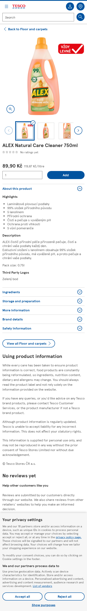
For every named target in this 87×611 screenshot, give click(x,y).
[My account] (70, 6)
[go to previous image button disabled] (9, 130)
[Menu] (6, 6)
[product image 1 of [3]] (43, 76)
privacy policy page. (69, 537)
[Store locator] (80, 6)
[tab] (25, 131)
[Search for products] (80, 17)
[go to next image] (78, 130)
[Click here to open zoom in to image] (10, 109)
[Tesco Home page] (19, 6)
